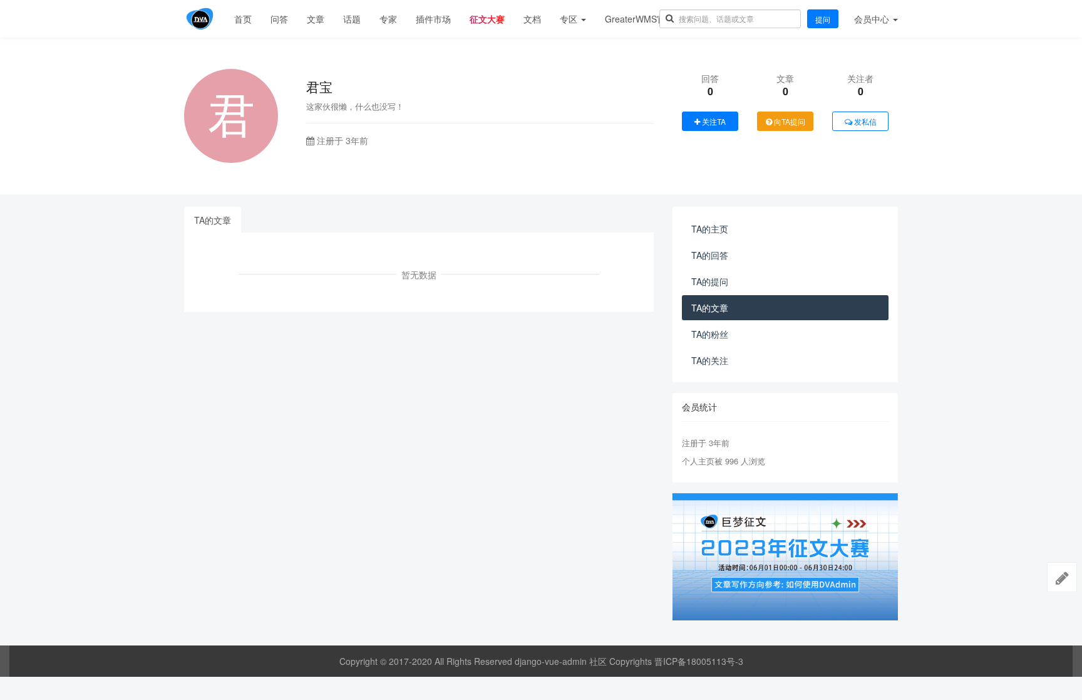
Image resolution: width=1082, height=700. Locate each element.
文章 (315, 19)
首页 (243, 19)
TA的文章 (212, 220)
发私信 (864, 121)
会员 (871, 19)
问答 (279, 19)
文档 (532, 19)
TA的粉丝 (709, 334)
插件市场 (433, 19)
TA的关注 (709, 360)
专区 (570, 19)
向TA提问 (788, 121)
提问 (822, 19)
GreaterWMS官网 (639, 19)
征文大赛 (487, 19)
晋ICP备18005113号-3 (698, 661)
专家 (388, 19)
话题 (352, 19)
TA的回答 (709, 255)
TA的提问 (709, 281)
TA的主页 (709, 228)
